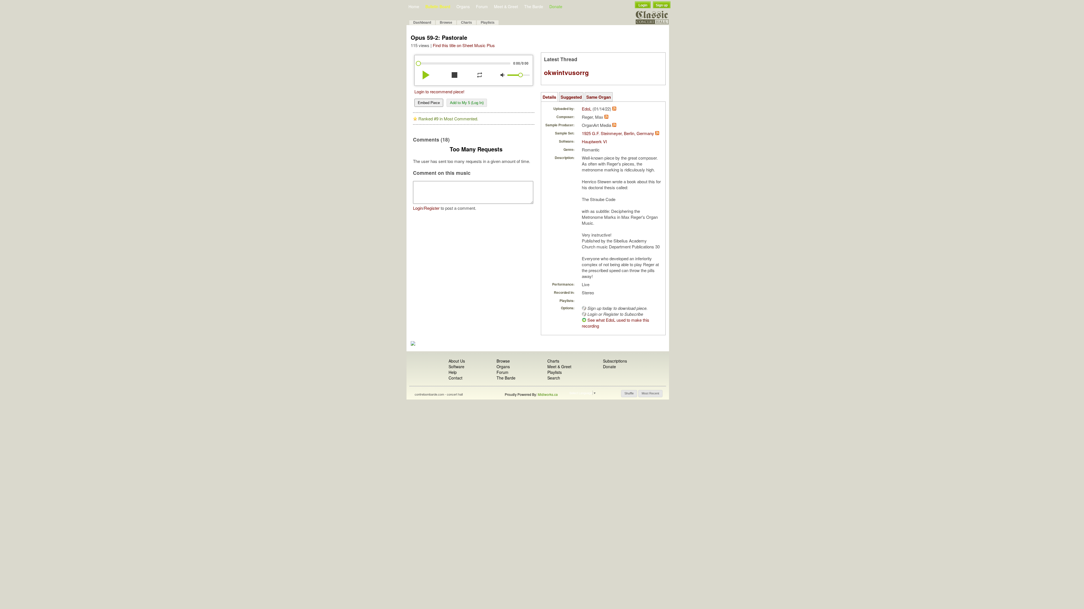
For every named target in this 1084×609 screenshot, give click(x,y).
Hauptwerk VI (594, 141)
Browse (446, 23)
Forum (482, 6)
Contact (455, 378)
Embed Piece (429, 103)
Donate (555, 6)
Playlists (488, 23)
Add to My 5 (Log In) (467, 103)
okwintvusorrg (566, 72)
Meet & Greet (506, 6)
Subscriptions (615, 361)
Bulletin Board (437, 6)
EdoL (586, 109)
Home (413, 6)
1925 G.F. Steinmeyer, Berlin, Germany (618, 133)
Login (643, 5)
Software (456, 366)
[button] (629, 393)
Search (553, 378)
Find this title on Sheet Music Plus (464, 45)
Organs (463, 6)
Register (432, 208)
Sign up (662, 5)
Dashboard (422, 23)
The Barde (533, 6)
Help (453, 372)
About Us (457, 361)
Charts (466, 23)
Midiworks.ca (548, 394)
